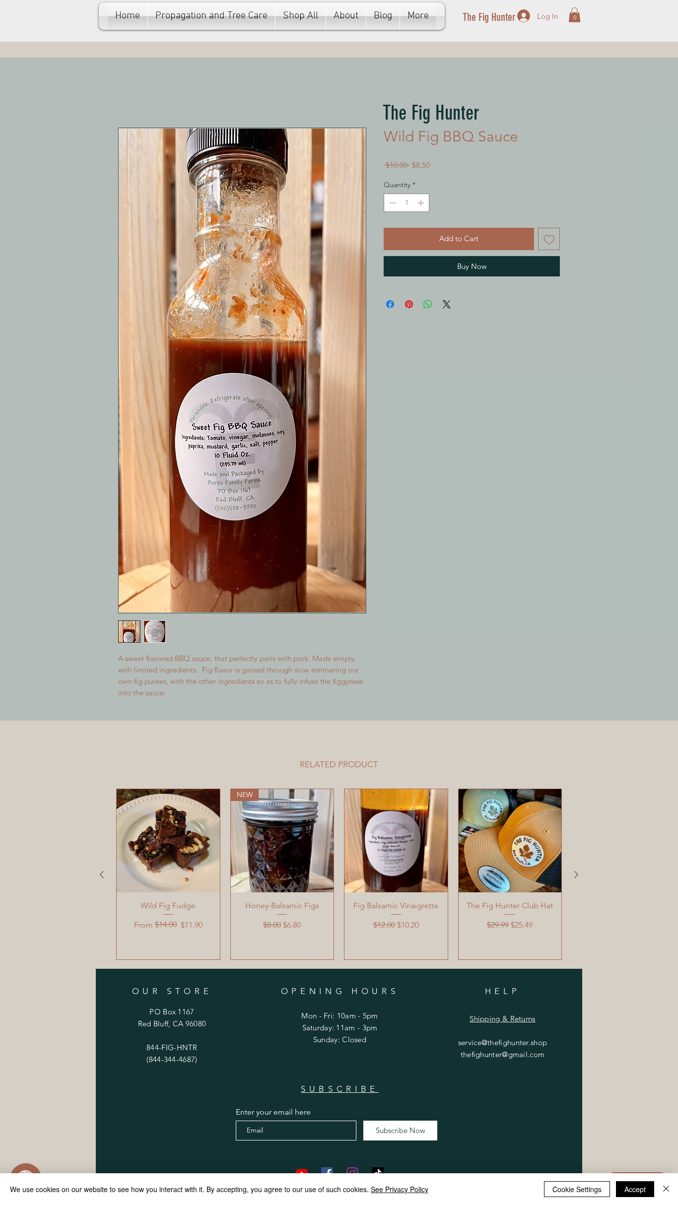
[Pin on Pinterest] (409, 306)
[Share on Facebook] (390, 306)
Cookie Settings (577, 1189)
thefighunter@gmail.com (503, 1056)
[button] (574, 14)
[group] (339, 876)
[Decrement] (391, 204)
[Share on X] (447, 306)
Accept (635, 1189)
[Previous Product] (102, 876)
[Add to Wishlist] (549, 240)
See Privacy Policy (399, 1189)
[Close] (666, 1189)
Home (129, 93)
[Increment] (421, 204)
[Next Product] (576, 876)
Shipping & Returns (502, 1020)
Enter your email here (273, 1114)
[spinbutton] (406, 204)
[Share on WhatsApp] (428, 306)
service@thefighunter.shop (502, 1044)
